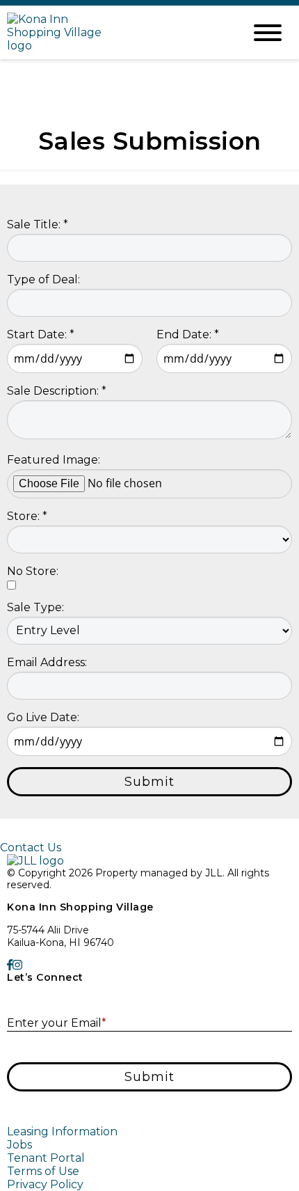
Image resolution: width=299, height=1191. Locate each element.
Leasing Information (62, 1131)
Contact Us (30, 847)
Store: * (27, 516)
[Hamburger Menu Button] (267, 33)
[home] (115, 32)
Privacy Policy (45, 1184)
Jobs (19, 1144)
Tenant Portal (46, 1158)
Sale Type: (35, 607)
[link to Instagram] (17, 965)
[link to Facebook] (10, 965)
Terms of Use (43, 1171)
